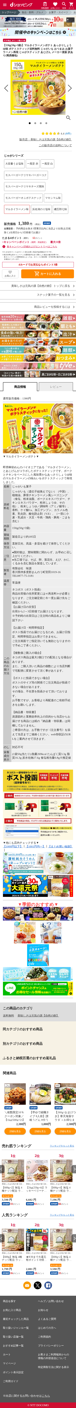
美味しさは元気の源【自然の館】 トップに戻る (40, 286)
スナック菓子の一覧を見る (53, 294)
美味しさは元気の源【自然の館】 (38, 1015)
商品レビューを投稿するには (52, 306)
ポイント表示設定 (13, 1372)
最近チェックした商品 (16, 1319)
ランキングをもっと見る (62, 1146)
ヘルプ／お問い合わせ (51, 1301)
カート (7, 1354)
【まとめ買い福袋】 (60, 846)
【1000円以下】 (13, 846)
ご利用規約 (44, 1336)
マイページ (9, 1363)
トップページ (9, 12)
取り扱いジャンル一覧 (16, 1327)
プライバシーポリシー (51, 1345)
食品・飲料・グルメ (32, 12)
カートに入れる (47, 273)
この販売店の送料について (55, 145)
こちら (46, 1395)
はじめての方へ (47, 1327)
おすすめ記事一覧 (13, 1345)
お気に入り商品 (12, 1310)
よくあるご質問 (47, 1319)
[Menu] (5, 5)
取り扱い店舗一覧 (13, 1336)
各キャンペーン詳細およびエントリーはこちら (32, 246)
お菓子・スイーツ (58, 12)
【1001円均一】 (35, 846)
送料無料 (8, 1015)
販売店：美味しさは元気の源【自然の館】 (45, 139)
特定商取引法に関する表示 (53, 1367)
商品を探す (9, 1301)
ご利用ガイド (10, 1381)
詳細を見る (15, 1131)
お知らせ (43, 1310)
